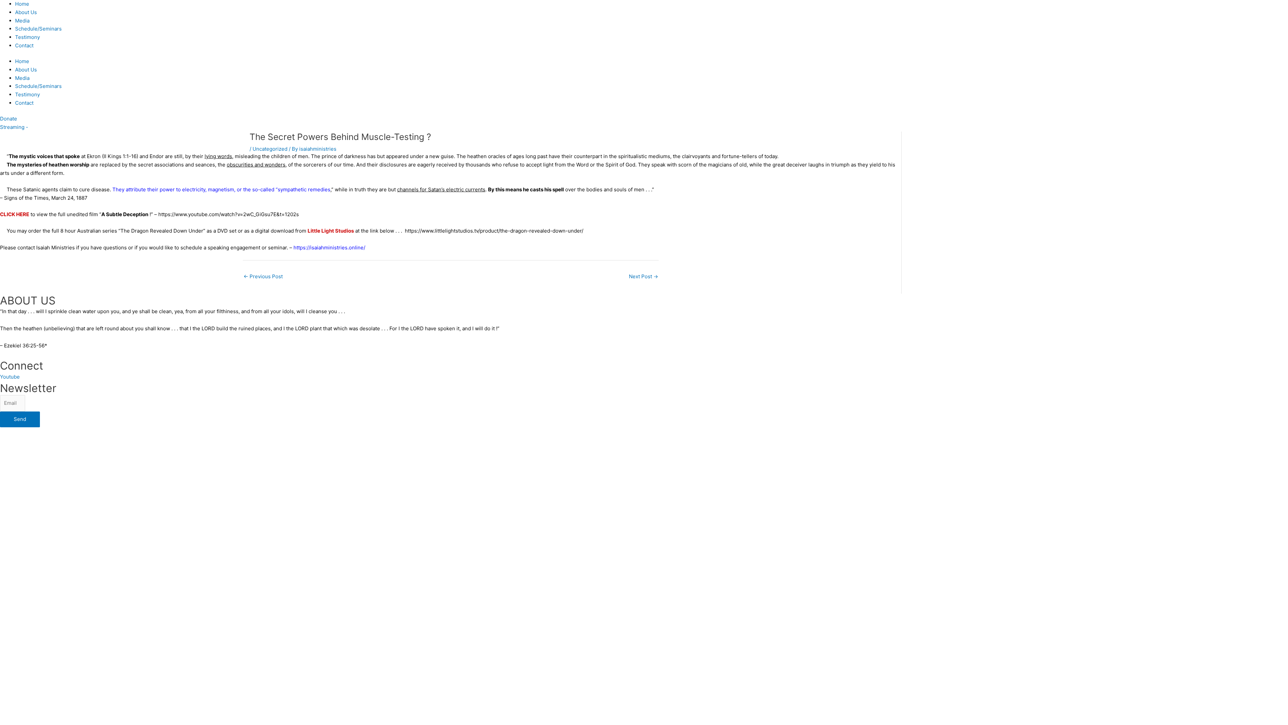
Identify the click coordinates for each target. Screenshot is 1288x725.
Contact (24, 45)
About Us (26, 12)
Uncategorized (270, 149)
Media (22, 20)
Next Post (643, 276)
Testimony (27, 37)
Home (22, 4)
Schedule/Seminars (38, 29)
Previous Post (263, 276)
